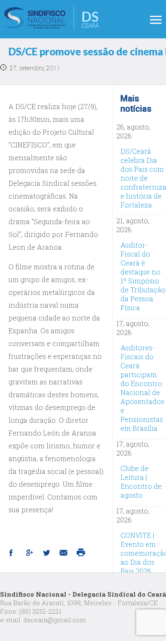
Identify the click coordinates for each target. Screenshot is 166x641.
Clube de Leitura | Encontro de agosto (141, 482)
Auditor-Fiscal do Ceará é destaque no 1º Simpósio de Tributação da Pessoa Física (143, 276)
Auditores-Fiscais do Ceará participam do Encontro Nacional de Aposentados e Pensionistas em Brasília (142, 388)
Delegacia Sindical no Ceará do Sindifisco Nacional (51, 17)
